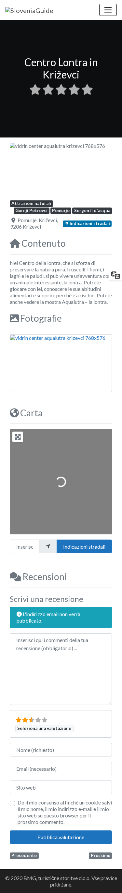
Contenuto (43, 243)
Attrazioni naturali (31, 203)
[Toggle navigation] (108, 10)
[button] (17, 171)
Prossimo (100, 855)
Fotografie (41, 318)
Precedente (24, 855)
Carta (31, 412)
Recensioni (44, 576)
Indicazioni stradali (84, 546)
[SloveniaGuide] (29, 9)
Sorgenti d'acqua (92, 210)
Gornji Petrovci (31, 210)
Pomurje (61, 210)
